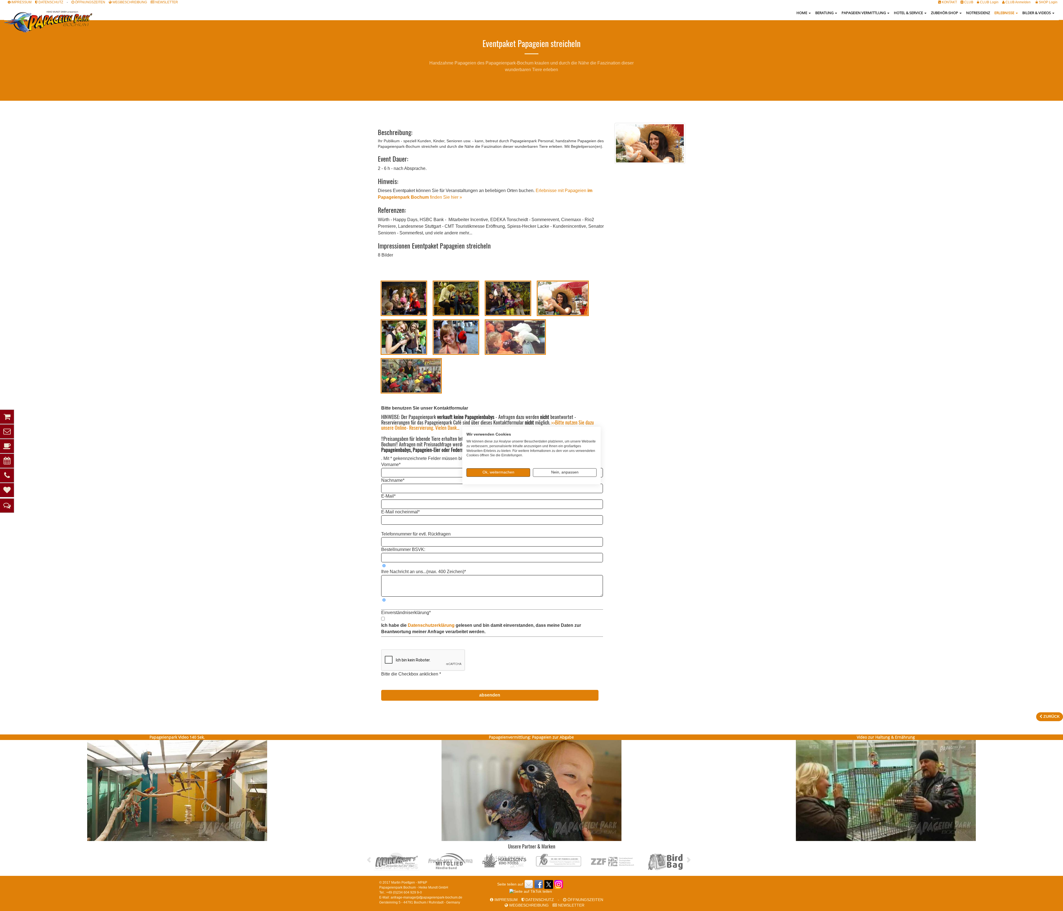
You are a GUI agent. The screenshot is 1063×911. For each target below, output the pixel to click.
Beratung (824, 12)
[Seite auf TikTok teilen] (530, 891)
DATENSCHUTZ (50, 2)
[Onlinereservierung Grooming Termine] (7, 490)
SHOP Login (1047, 2)
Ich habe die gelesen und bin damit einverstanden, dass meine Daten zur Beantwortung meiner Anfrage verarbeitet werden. (481, 628)
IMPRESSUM (21, 2)
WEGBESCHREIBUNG (129, 2)
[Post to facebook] (538, 884)
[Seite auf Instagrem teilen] (558, 884)
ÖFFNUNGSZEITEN (89, 2)
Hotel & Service (909, 12)
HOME (802, 12)
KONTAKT (949, 2)
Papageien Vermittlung (864, 12)
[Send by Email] (528, 884)
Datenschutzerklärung (432, 625)
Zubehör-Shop (945, 12)
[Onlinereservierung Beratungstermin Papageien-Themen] (7, 506)
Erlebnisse (1004, 12)
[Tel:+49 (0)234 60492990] (7, 475)
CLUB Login (989, 2)
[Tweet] (548, 884)
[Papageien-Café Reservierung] (7, 446)
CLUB (968, 2)
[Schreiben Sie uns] (7, 431)
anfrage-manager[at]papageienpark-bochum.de (426, 897)
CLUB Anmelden (1018, 2)
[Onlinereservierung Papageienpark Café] (7, 461)
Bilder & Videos (1037, 12)
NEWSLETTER (166, 2)
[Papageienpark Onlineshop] (7, 417)
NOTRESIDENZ (978, 12)
